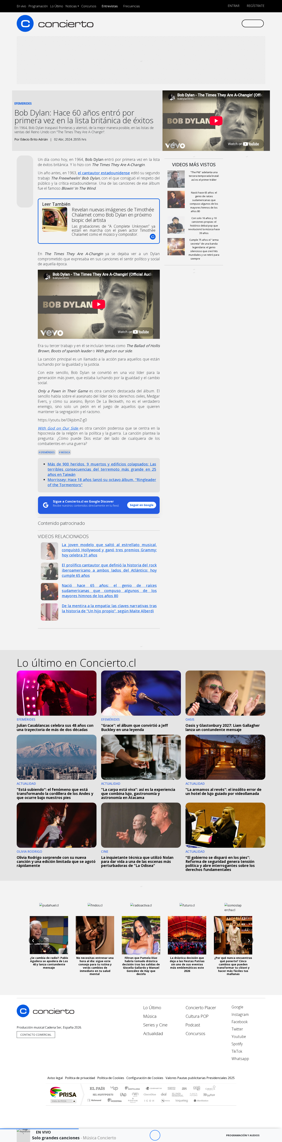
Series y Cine (155, 1025)
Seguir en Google (141, 505)
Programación (38, 6)
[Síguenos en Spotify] (226, 23)
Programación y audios (243, 1135)
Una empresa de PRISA (63, 1091)
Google (237, 1007)
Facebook (239, 1021)
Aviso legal (55, 1078)
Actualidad (153, 1033)
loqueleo (180, 1105)
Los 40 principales (115, 1088)
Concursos (88, 6)
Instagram (240, 1014)
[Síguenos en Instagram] (200, 23)
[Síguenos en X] (213, 23)
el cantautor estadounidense (104, 172)
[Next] (176, 1135)
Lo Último (56, 6)
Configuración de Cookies (144, 1078)
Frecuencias (131, 6)
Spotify (237, 1043)
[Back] (134, 1135)
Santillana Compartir (153, 1088)
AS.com (183, 1088)
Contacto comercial (35, 1034)
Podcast (193, 1025)
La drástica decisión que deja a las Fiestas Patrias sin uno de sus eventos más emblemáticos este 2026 (187, 964)
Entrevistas (110, 6)
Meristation (199, 1105)
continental (164, 1094)
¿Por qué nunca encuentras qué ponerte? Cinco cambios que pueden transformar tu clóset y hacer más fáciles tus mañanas (233, 966)
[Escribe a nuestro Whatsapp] (238, 23)
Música (65, 452)
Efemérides (47, 452)
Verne (185, 1094)
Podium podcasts (94, 1099)
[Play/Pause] (155, 1135)
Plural (132, 1105)
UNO (124, 1094)
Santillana (133, 1088)
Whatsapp (240, 1058)
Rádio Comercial (216, 1105)
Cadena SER (171, 1088)
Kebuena (211, 1094)
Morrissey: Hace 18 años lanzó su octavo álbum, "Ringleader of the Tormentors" (102, 482)
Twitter (237, 1029)
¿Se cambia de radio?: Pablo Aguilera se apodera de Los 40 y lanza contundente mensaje (49, 962)
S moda (164, 1105)
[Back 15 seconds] (144, 1135)
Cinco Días (149, 1094)
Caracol (210, 1088)
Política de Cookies (110, 1078)
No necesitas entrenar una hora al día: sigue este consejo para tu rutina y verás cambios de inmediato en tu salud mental (95, 966)
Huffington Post (102, 1094)
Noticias (71, 6)
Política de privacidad (80, 1078)
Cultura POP (197, 1016)
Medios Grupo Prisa (63, 1101)
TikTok (236, 1051)
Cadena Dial (197, 1094)
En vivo (21, 6)
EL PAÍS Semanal (174, 1094)
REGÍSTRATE (255, 6)
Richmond (94, 1105)
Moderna (114, 1105)
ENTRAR (233, 6)
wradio (134, 1094)
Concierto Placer (201, 1008)
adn (196, 1088)
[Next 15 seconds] (165, 1135)
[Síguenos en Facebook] (207, 23)
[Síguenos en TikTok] (232, 23)
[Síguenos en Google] (194, 23)
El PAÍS (97, 1088)
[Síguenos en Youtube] (219, 23)
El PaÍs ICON (148, 1105)
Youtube (238, 1036)
